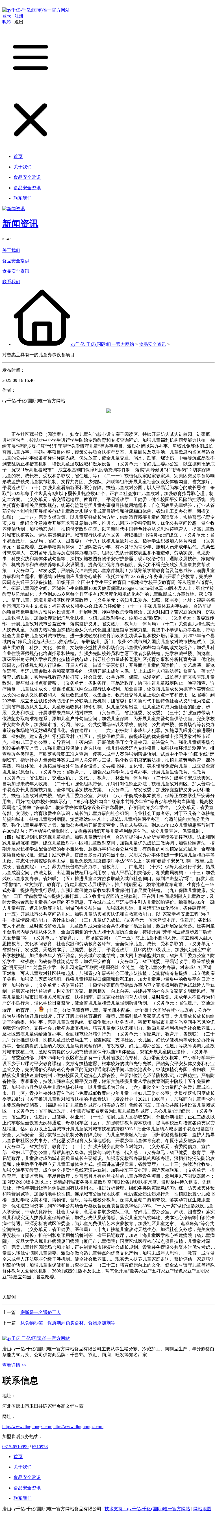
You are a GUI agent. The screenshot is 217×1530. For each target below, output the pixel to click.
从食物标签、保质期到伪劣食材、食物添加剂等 (67, 1322)
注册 (18, 16)
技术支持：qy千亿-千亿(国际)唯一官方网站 (147, 1508)
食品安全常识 (15, 260)
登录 (7, 16)
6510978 (40, 1446)
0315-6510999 (15, 1446)
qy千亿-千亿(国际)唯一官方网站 (102, 344)
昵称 (6, 21)
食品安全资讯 (15, 271)
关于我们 (11, 250)
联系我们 (11, 281)
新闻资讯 (20, 224)
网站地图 (202, 1508)
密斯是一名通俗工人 (40, 1312)
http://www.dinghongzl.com (27, 1426)
